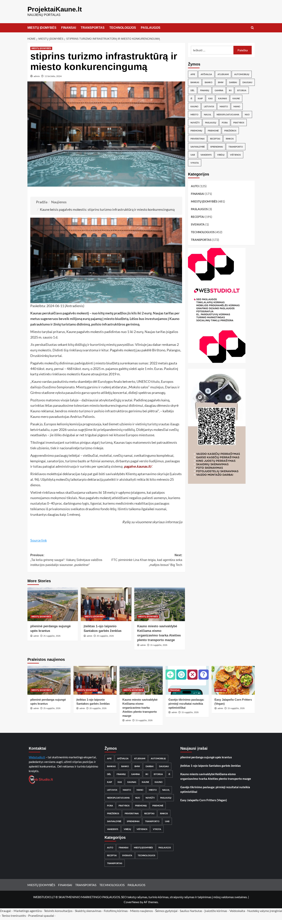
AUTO (195, 186)
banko (208, 82)
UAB (192, 154)
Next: (146, 560)
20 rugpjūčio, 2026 (105, 636)
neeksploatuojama (228, 114)
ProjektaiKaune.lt (54, 9)
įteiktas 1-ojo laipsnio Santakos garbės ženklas (210, 765)
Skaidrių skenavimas (88, 911)
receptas (215, 138)
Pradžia (41, 202)
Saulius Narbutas (191, 911)
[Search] (252, 28)
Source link (38, 540)
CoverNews (131, 902)
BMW (220, 82)
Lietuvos (209, 106)
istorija (241, 90)
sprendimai (216, 146)
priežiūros (230, 130)
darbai (233, 82)
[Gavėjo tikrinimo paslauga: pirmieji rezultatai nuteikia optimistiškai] (187, 680)
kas (210, 98)
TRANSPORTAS (93, 27)
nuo (247, 114)
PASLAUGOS (150, 27)
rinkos (230, 138)
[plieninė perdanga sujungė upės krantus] (52, 604)
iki (230, 90)
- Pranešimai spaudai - (41, 915)
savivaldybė (197, 146)
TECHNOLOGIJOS (122, 27)
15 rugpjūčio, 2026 (158, 645)
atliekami (223, 74)
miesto (194, 114)
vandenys (206, 154)
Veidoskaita (237, 911)
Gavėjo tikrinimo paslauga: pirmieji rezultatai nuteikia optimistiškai (186, 703)
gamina (219, 90)
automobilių (241, 74)
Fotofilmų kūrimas (116, 911)
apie (192, 74)
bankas (194, 82)
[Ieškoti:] (212, 50)
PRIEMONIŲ (196, 130)
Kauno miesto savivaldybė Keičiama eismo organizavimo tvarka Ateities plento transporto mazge (139, 707)
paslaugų (210, 122)
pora (225, 122)
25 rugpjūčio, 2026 (51, 636)
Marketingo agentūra (28, 911)
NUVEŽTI (195, 122)
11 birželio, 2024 (53, 76)
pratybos (238, 122)
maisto (224, 106)
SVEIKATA (198, 224)
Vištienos (235, 154)
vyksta (194, 163)
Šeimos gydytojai (166, 911)
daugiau (247, 82)
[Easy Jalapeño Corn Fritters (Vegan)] (233, 680)
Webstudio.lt (37, 757)
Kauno (194, 106)
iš (191, 98)
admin (37, 76)
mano (236, 106)
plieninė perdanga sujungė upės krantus (206, 757)
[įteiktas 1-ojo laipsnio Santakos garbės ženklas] (106, 604)
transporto (235, 146)
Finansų (204, 90)
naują (207, 114)
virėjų (220, 154)
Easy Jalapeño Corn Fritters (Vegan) (203, 800)
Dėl (192, 90)
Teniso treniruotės (14, 915)
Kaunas (222, 98)
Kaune (236, 98)
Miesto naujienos (141, 911)
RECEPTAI (197, 216)
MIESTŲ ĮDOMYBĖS (41, 27)
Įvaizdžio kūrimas (215, 911)
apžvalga (206, 74)
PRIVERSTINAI (197, 138)
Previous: (66, 560)
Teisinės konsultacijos (58, 911)
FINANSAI (68, 27)
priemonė (213, 130)
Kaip (200, 98)
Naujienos (59, 202)
